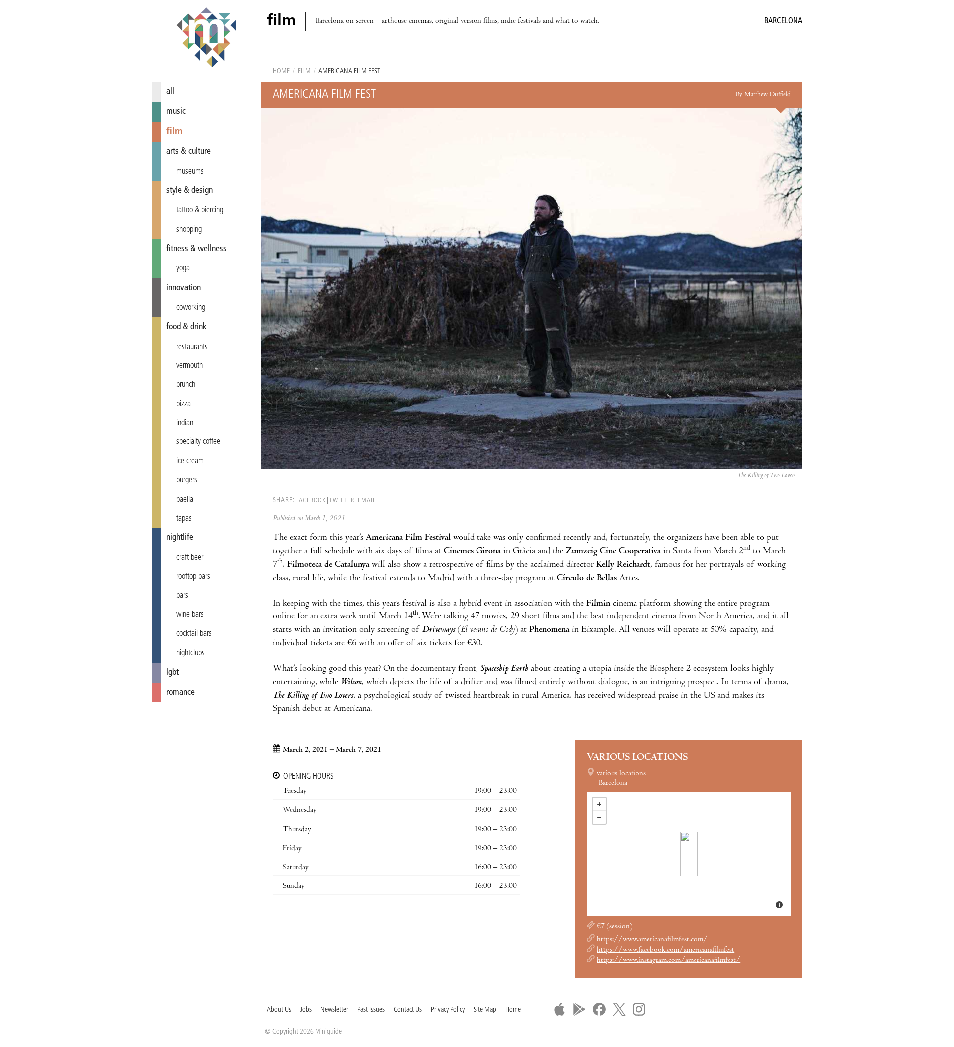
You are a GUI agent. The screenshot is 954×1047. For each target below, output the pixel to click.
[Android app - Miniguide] (579, 1009)
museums (190, 171)
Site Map (485, 1010)
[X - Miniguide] (619, 1009)
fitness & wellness (196, 249)
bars (182, 596)
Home (281, 71)
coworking (190, 308)
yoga (183, 268)
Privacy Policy (448, 1010)
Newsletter (334, 1010)
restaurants (192, 347)
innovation (183, 288)
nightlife (179, 537)
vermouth (189, 366)
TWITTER (341, 500)
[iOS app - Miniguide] (559, 1009)
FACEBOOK (311, 500)
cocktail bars (194, 634)
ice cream (190, 461)
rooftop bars (193, 577)
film (174, 131)
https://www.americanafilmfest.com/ (652, 940)
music (176, 111)
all (170, 91)
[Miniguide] (206, 38)
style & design (189, 190)
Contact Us (408, 1010)
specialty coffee (198, 442)
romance (180, 692)
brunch (185, 385)
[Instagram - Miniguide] (639, 1009)
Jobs (306, 1010)
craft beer (189, 558)
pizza (183, 404)
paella (184, 500)
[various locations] (689, 854)
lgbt (172, 672)
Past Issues (371, 1010)
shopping (189, 230)
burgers (186, 480)
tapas (184, 519)
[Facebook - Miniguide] (599, 1009)
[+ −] (689, 854)
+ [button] (599, 804)
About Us (279, 1010)
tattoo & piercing (199, 210)
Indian (184, 423)
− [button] (599, 817)
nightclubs (190, 653)
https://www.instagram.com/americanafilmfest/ (668, 960)
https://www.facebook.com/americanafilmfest (665, 950)
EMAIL (367, 500)
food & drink (186, 327)
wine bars (190, 615)
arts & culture (188, 151)
